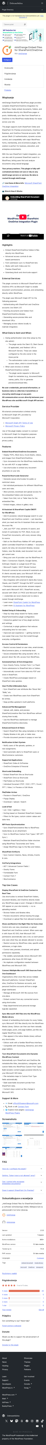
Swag (27, 1388)
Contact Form (23, 1106)
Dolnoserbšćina (13, 1416)
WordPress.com (9, 1395)
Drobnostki (8, 68)
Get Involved (29, 1376)
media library (39, 1263)
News (4, 1362)
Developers (6, 1384)
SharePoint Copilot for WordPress (26, 602)
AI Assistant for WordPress (24, 605)
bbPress (6, 1402)
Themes (27, 1362)
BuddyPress (8, 1406)
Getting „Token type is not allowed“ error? (18, 1176)
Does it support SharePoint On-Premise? (18, 1190)
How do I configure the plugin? (14, 1169)
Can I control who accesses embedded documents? (13, 1183)
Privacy (5, 1369)
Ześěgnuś (7, 60)
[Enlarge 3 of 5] (19, 1150)
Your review (6, 1310)
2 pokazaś (40, 1258)
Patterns (27, 1369)
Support (5, 1380)
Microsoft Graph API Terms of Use (19, 423)
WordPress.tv (8, 1388)
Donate (28, 1384)
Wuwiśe (7, 85)
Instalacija (8, 79)
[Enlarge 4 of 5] (41, 1125)
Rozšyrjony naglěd (9, 1273)
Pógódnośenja (10, 74)
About (4, 1358)
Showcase (28, 1358)
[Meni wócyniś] (42, 3)
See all (41, 1310)
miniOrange (22, 53)
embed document (27, 1263)
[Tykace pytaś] (25, 24)
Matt (5, 1399)
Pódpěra (7, 90)
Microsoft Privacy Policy (15, 426)
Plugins (27, 1366)
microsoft (24, 1267)
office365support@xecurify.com (25, 1103)
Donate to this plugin (10, 1345)
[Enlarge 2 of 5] (19, 1138)
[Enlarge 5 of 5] (41, 1138)
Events (27, 1380)
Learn (4, 1376)
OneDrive (31, 1267)
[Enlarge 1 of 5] (19, 1125)
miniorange (11, 1222)
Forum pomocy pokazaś (11, 1326)
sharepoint (39, 1267)
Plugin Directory (7, 10)
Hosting (5, 1366)
